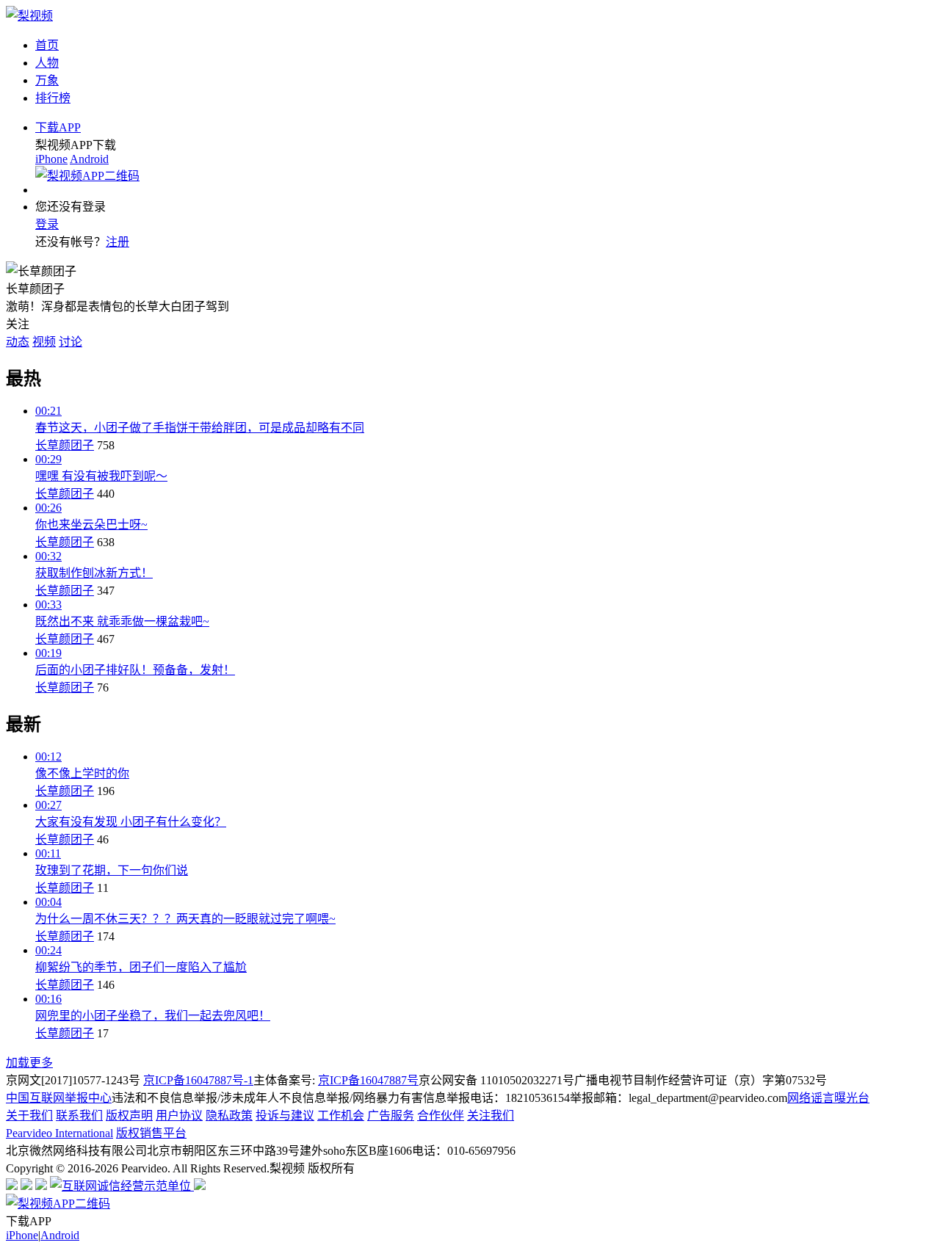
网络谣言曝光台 (828, 1098)
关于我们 (29, 1115)
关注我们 (490, 1115)
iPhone (51, 159)
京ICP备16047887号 (368, 1080)
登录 (47, 224)
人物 (47, 63)
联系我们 (79, 1115)
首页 (47, 45)
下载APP (58, 127)
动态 (17, 341)
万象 (47, 80)
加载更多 (29, 1062)
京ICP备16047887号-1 (198, 1080)
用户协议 (179, 1115)
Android (89, 159)
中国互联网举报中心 (59, 1098)
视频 (44, 341)
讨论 (70, 341)
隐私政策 (229, 1115)
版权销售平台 (151, 1133)
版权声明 (129, 1115)
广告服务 (390, 1115)
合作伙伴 (440, 1115)
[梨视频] (29, 16)
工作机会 (340, 1115)
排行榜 (52, 98)
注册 (117, 242)
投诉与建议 (285, 1115)
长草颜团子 (64, 445)
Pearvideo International (59, 1133)
